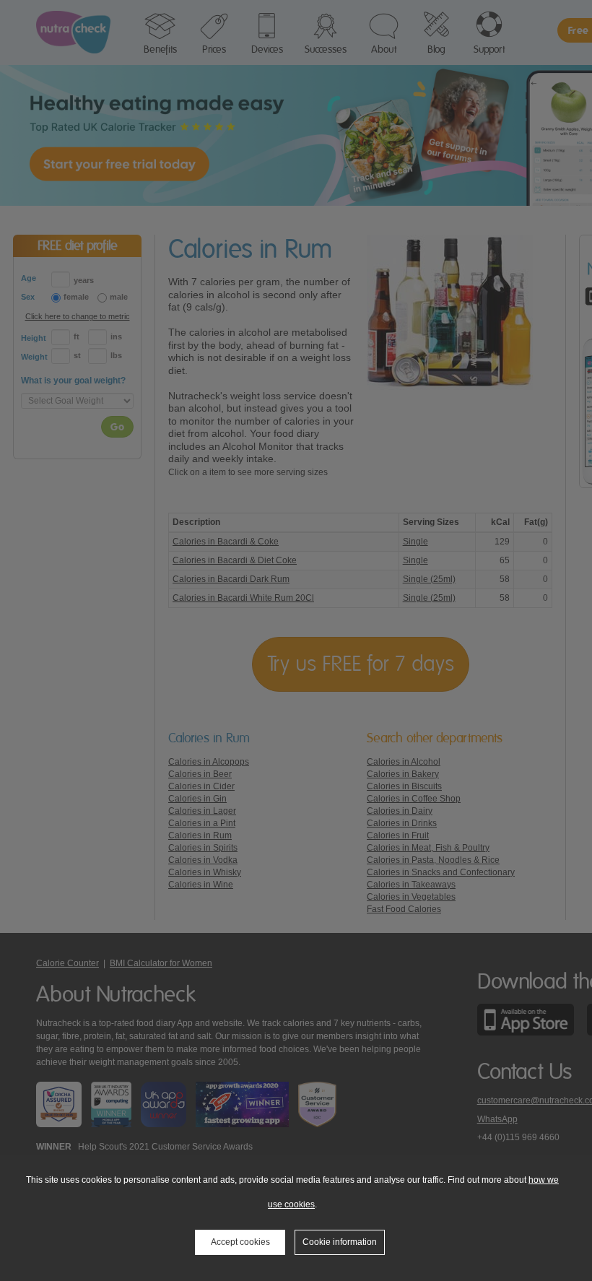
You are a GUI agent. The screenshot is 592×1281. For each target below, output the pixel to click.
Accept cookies (240, 1242)
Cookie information (339, 1242)
